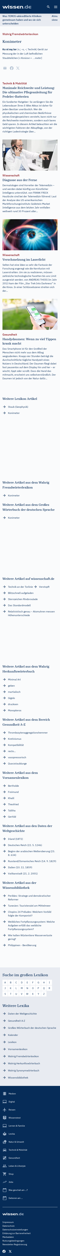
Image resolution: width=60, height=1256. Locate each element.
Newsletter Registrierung (14, 1244)
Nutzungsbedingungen (13, 1240)
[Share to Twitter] (18, 68)
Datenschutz (8, 1225)
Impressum (8, 1222)
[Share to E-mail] (5, 68)
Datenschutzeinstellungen (15, 1229)
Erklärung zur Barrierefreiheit (16, 1233)
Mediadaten (8, 1237)
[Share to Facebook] (12, 68)
